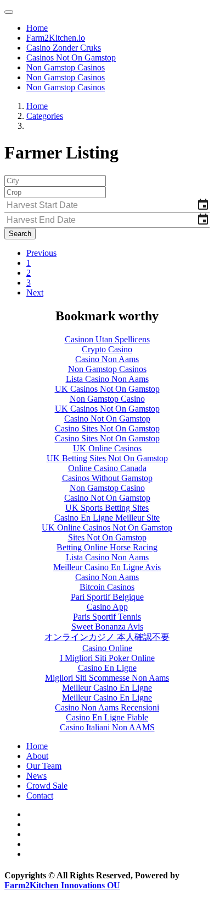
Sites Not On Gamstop (107, 537)
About (37, 756)
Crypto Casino (107, 349)
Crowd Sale (46, 785)
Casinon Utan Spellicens (107, 339)
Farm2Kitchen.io (55, 37)
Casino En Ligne (107, 668)
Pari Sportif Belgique (107, 597)
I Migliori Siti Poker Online (107, 658)
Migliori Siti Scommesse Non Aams (107, 677)
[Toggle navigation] (8, 12)
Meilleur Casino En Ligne (107, 687)
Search (20, 233)
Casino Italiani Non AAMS (107, 727)
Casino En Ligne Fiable (107, 717)
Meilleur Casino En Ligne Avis (107, 567)
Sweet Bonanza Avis (107, 626)
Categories (44, 116)
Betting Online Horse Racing (107, 547)
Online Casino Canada (107, 468)
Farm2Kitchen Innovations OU (62, 885)
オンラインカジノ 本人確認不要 (107, 637)
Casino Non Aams (107, 359)
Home (37, 27)
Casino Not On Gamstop (107, 418)
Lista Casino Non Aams (107, 379)
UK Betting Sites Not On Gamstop (107, 458)
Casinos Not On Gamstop (71, 57)
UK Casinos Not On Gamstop (107, 388)
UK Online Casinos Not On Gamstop (107, 527)
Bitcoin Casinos (107, 587)
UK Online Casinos (107, 448)
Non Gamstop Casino (107, 398)
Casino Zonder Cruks (63, 47)
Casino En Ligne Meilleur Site (107, 517)
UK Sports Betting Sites (107, 507)
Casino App (107, 606)
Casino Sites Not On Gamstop (107, 428)
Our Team (43, 765)
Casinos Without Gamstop (107, 478)
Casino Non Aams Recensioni (107, 707)
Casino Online (107, 648)
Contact (39, 795)
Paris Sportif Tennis (107, 616)
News (36, 775)
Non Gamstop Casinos (65, 67)
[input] (107, 205)
